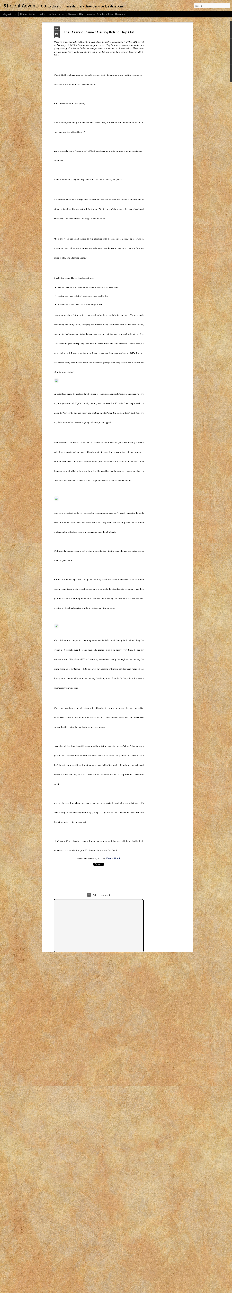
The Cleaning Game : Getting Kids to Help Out (99, 32)
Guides (41, 14)
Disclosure (120, 14)
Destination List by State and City (65, 14)
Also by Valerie (105, 14)
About (32, 14)
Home (23, 14)
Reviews (90, 14)
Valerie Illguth (113, 858)
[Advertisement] (162, 80)
